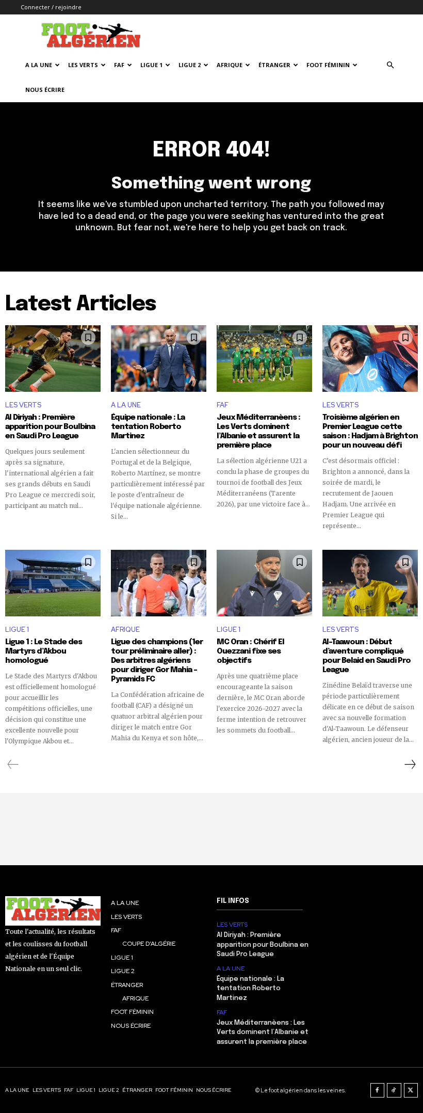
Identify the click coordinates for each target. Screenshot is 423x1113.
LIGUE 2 (189, 65)
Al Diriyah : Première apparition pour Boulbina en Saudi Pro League (50, 427)
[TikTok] (394, 1090)
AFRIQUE (229, 65)
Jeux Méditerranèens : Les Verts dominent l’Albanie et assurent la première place (262, 1032)
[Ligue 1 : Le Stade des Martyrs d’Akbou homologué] (53, 583)
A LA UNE (126, 405)
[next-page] (409, 764)
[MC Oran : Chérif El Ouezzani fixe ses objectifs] (264, 583)
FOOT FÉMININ (328, 65)
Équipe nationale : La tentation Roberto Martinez (148, 427)
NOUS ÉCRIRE (44, 89)
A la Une (38, 65)
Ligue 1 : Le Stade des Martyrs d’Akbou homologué (43, 651)
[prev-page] (13, 764)
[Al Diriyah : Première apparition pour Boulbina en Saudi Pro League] (53, 358)
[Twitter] (411, 1090)
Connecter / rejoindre (51, 7)
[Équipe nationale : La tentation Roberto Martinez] (158, 358)
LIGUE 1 (151, 65)
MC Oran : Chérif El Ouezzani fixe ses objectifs (250, 651)
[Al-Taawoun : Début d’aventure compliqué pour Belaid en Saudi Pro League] (370, 583)
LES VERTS (83, 65)
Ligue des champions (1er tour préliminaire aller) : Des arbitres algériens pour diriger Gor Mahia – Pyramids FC (157, 660)
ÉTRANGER (274, 65)
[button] (390, 65)
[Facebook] (377, 1090)
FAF (119, 65)
